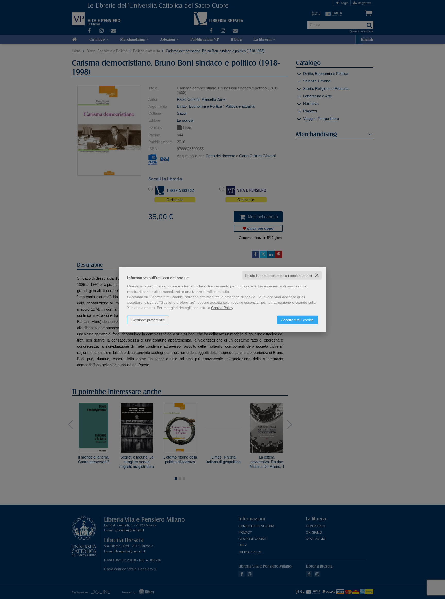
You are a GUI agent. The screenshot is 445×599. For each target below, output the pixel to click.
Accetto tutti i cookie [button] (297, 320)
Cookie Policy (222, 307)
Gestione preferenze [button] (148, 320)
